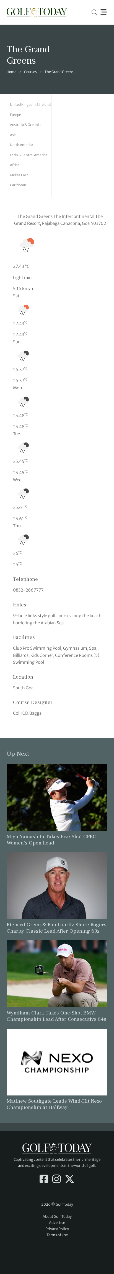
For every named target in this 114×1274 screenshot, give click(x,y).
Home (11, 72)
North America (21, 145)
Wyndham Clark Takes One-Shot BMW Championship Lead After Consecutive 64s (56, 1016)
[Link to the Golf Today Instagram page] (56, 1179)
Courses (30, 72)
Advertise (57, 1222)
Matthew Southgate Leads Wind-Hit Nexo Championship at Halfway (54, 1104)
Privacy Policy (57, 1229)
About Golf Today (57, 1216)
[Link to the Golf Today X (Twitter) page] (69, 1179)
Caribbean (18, 185)
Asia (13, 135)
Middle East (19, 175)
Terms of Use (57, 1235)
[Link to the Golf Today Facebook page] (44, 1179)
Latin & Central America (28, 155)
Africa (14, 165)
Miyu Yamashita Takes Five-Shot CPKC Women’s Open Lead (51, 839)
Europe (15, 115)
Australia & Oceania (25, 125)
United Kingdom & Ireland (30, 104)
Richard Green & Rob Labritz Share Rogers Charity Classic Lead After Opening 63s (57, 927)
